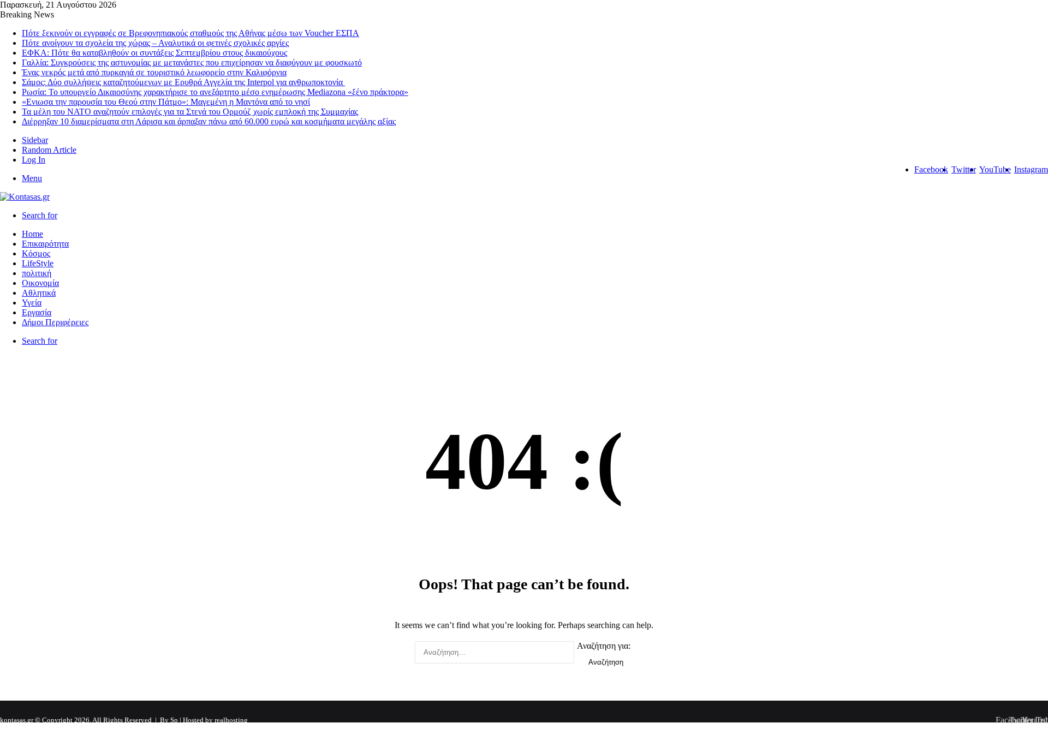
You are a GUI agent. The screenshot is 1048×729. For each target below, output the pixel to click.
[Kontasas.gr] (25, 196)
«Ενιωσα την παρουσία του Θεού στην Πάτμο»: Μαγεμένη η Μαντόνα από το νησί (166, 101)
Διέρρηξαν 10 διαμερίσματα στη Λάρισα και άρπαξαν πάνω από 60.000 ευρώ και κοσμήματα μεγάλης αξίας (209, 121)
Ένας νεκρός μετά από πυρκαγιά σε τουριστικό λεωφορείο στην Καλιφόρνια (154, 72)
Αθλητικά (39, 292)
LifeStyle (37, 263)
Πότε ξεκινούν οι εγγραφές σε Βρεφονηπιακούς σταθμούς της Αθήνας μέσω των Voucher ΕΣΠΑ (190, 33)
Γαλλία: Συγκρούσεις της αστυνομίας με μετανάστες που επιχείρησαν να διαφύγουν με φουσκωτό (192, 62)
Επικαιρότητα (45, 243)
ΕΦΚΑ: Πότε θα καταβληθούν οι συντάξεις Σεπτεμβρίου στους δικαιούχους (154, 52)
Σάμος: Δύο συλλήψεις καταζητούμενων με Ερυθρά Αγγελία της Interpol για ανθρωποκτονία (183, 82)
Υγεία (31, 302)
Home (32, 233)
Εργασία (36, 312)
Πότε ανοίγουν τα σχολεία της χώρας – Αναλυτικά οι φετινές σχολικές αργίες (155, 42)
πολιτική (36, 273)
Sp (175, 720)
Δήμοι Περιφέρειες (55, 322)
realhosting (231, 720)
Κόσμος (36, 253)
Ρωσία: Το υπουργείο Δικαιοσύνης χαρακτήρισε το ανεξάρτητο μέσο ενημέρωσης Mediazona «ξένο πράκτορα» (215, 92)
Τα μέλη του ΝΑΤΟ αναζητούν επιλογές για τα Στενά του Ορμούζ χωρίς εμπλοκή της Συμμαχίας (190, 111)
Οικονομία (40, 283)
